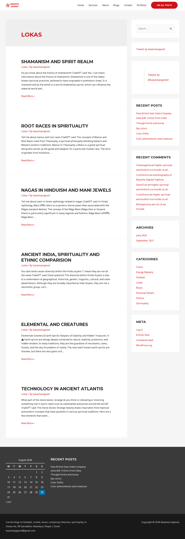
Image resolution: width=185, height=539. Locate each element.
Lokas (24, 67)
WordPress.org (144, 345)
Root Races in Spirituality (54, 126)
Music (139, 287)
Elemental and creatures (54, 324)
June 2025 (141, 235)
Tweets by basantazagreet (150, 49)
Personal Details (145, 293)
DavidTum (141, 184)
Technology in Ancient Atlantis (62, 388)
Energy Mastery (144, 272)
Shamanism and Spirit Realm (57, 61)
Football (140, 277)
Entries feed (142, 334)
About (105, 5)
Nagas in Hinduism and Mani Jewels (66, 190)
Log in (139, 329)
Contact (128, 5)
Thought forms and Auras (150, 123)
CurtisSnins (142, 175)
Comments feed (144, 340)
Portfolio (141, 5)
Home (81, 5)
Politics (140, 298)
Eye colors (141, 128)
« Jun (8, 501)
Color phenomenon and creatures (154, 138)
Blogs (116, 5)
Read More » (28, 96)
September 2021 (145, 240)
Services (93, 5)
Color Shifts (142, 133)
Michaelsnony (143, 204)
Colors (139, 267)
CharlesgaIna (143, 165)
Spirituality (142, 303)
